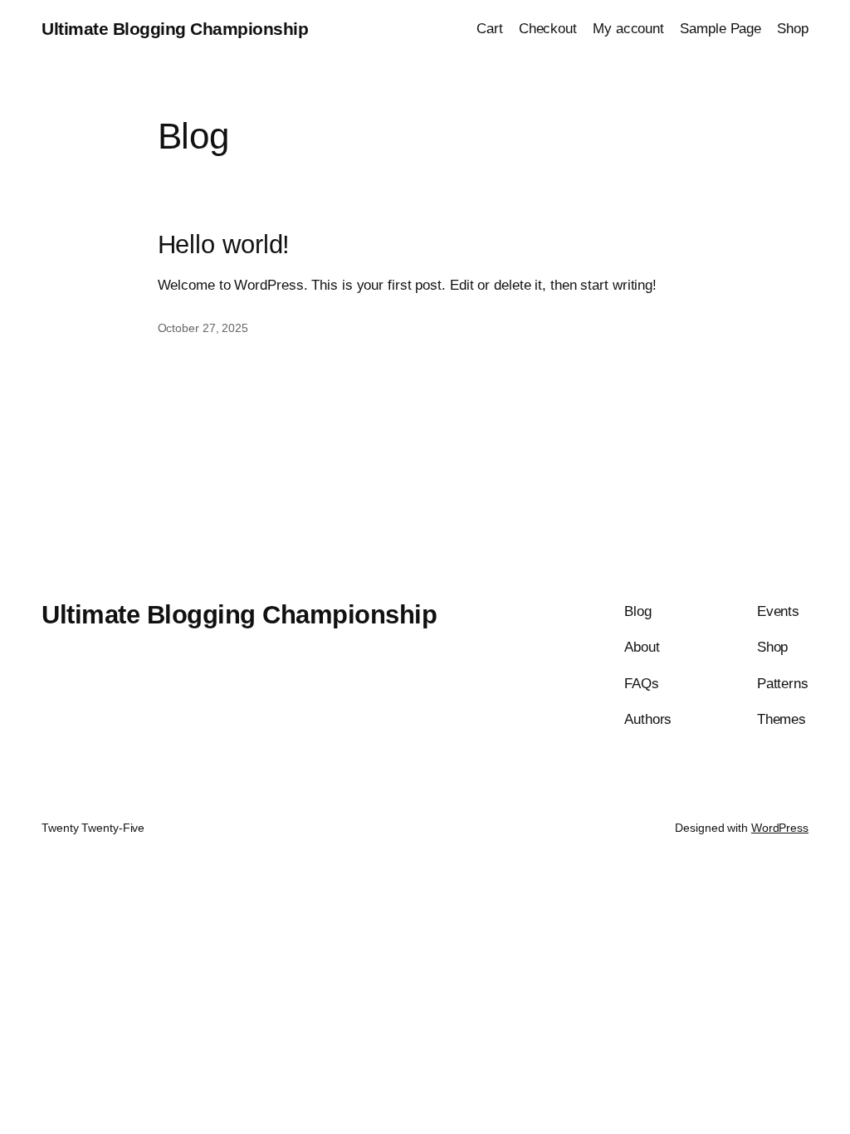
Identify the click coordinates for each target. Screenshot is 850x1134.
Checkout (548, 28)
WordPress (779, 827)
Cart (489, 28)
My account (628, 28)
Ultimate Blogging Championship (175, 28)
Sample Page (720, 28)
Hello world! (224, 245)
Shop (792, 28)
